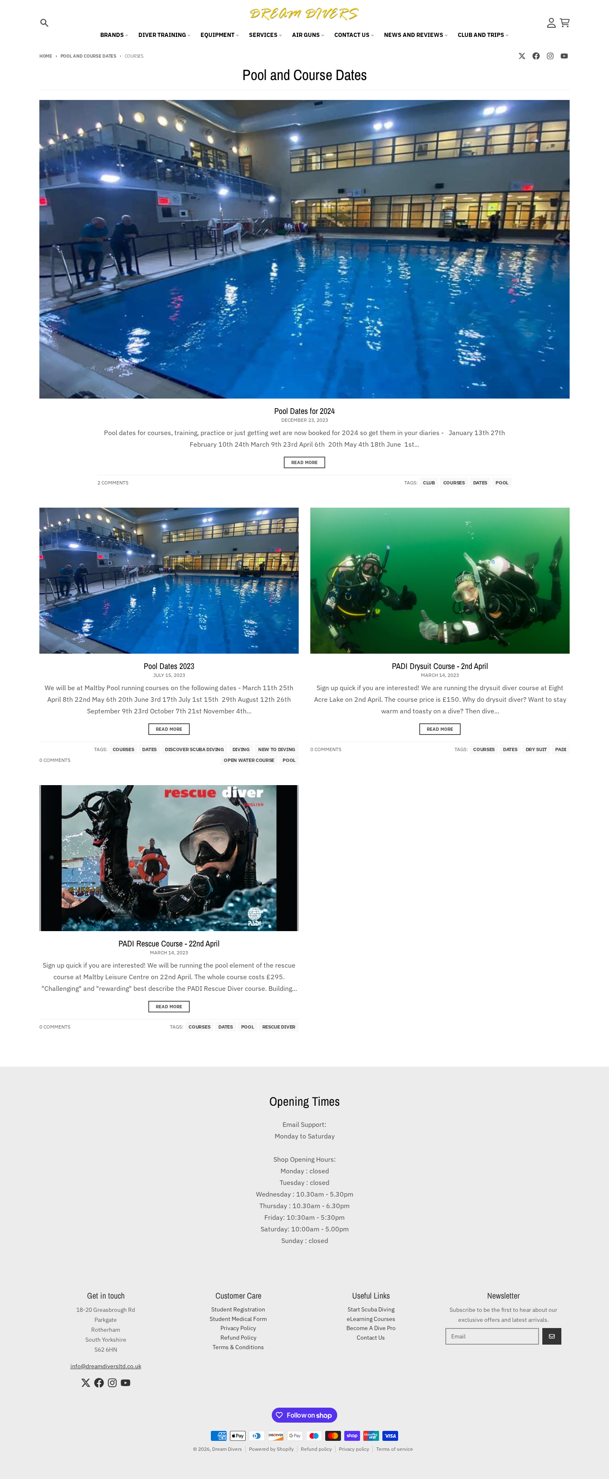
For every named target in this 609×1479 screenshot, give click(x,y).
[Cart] (565, 23)
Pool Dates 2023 (169, 665)
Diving (241, 749)
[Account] (551, 23)
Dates (480, 482)
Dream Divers (227, 1449)
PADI (560, 749)
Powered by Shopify (271, 1449)
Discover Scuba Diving (194, 749)
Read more (304, 462)
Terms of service (394, 1449)
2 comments (112, 482)
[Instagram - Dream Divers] (550, 56)
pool (501, 482)
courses (454, 482)
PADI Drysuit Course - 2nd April (440, 665)
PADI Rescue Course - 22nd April (169, 943)
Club (429, 482)
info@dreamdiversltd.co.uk (105, 1366)
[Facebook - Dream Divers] (536, 56)
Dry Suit (536, 749)
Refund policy (316, 1449)
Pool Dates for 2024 (304, 410)
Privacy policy (354, 1449)
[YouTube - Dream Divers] (564, 56)
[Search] (44, 23)
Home (45, 56)
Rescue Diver (278, 1027)
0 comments (54, 760)
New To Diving (276, 749)
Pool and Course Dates (88, 56)
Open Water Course (249, 760)
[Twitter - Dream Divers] (522, 56)
